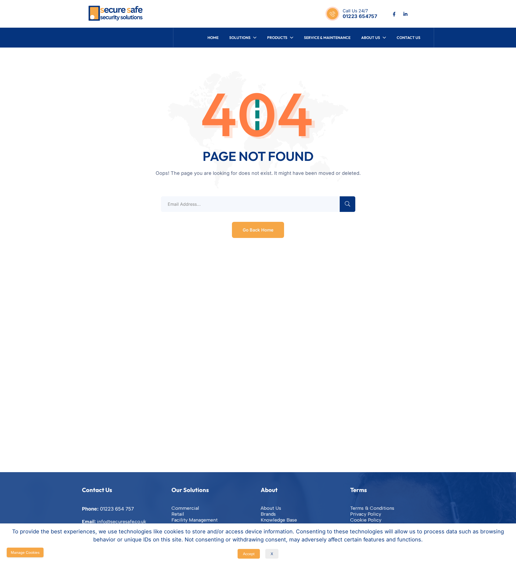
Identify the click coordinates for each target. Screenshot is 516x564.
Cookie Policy (365, 520)
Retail (177, 514)
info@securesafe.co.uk (121, 522)
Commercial (185, 508)
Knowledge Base (279, 520)
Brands (268, 514)
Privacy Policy (365, 514)
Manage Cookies (25, 552)
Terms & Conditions (372, 508)
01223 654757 (360, 16)
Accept (249, 554)
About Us (271, 508)
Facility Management (194, 520)
